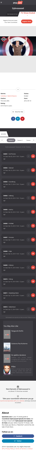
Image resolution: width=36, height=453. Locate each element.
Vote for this (18, 112)
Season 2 (28, 140)
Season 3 (19, 140)
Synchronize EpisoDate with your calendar (12, 401)
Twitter (19, 441)
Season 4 (11, 140)
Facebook (19, 436)
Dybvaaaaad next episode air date (14, 317)
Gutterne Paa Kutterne (19, 343)
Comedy (3, 96)
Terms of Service (21, 449)
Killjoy (13, 366)
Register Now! (26, 21)
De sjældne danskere (18, 355)
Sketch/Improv (12, 96)
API (3, 449)
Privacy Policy (9, 449)
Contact (30, 449)
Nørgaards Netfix (17, 331)
